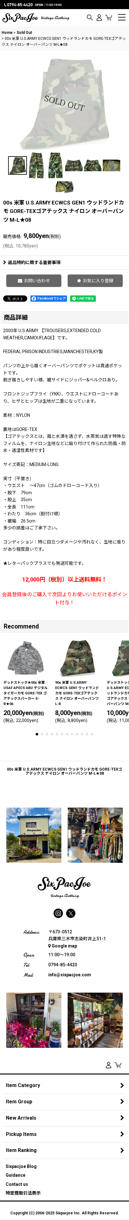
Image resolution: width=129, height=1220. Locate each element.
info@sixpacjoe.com (69, 974)
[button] (90, 18)
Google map (64, 945)
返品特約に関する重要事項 (34, 262)
